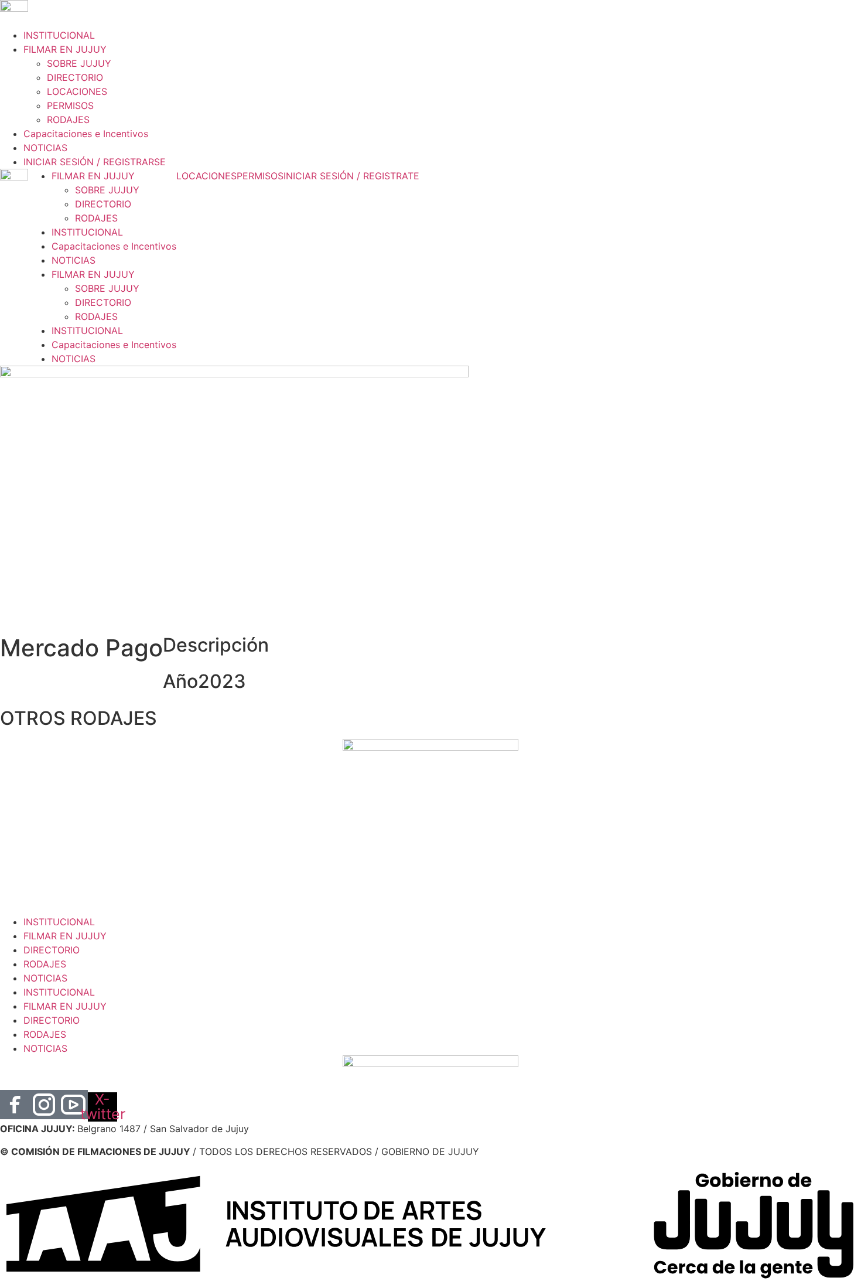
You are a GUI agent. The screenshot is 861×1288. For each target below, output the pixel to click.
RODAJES (68, 119)
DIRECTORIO (75, 77)
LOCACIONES (77, 91)
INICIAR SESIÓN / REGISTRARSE (94, 162)
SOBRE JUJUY (79, 63)
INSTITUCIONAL (59, 35)
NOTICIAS (45, 148)
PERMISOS (70, 105)
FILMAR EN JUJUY (65, 49)
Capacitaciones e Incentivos (85, 133)
